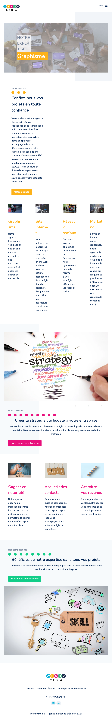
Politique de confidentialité (72, 688)
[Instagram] (53, 703)
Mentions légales (45, 688)
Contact (30, 688)
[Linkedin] (58, 703)
